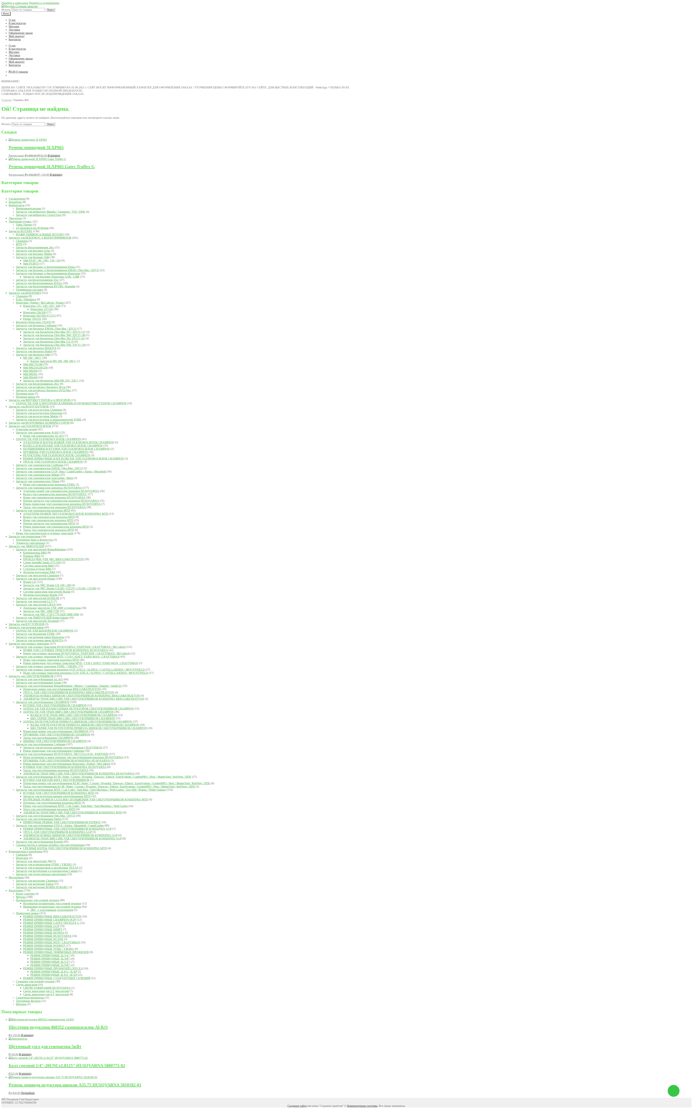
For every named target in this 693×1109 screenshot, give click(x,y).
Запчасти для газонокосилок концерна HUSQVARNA (49, 487)
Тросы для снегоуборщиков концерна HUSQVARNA (55, 770)
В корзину (54, 155)
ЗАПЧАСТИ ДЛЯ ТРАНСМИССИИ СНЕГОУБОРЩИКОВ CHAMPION (68, 711)
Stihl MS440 (30, 377)
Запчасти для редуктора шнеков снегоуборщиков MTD (57, 796)
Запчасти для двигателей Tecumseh (37, 620)
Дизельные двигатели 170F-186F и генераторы (52, 607)
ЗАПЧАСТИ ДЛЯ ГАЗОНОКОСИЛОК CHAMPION (48, 439)
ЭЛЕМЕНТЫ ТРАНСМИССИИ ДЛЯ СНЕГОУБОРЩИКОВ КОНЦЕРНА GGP (72, 838)
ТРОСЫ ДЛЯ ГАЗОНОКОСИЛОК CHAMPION (53, 461)
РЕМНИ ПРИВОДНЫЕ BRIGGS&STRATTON (52, 916)
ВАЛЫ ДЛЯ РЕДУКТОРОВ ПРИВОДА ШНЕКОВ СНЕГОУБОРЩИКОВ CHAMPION (84, 724)
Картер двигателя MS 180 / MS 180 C (53, 361)
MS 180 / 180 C (32, 357)
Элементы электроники (30, 542)
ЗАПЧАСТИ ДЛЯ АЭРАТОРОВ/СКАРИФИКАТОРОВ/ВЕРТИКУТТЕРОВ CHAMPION (71, 403)
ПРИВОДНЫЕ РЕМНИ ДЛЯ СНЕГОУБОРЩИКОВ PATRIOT (62, 822)
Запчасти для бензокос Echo (33, 250)
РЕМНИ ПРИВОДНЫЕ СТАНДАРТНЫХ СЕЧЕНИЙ (56, 978)
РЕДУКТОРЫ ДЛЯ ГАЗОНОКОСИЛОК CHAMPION (56, 455)
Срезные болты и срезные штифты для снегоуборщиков (50, 844)
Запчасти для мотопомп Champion (37, 880)
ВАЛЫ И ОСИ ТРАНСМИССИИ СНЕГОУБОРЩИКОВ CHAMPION (73, 715)
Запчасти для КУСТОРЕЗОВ (26, 624)
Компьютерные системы (362, 1105)
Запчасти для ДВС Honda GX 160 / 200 (47, 585)
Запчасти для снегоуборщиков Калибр (39, 841)
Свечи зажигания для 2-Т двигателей (46, 991)
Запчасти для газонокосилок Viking (37, 481)
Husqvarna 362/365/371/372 (39, 315)
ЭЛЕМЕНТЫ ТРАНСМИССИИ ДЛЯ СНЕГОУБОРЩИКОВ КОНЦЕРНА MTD (72, 812)
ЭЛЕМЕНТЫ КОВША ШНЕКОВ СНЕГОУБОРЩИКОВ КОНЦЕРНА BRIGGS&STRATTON (81, 695)
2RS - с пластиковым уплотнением (51, 909)
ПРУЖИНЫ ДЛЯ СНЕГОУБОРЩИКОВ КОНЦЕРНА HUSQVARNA (66, 760)
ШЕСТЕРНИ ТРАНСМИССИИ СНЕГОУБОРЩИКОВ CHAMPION (72, 718)
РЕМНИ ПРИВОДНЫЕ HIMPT (42, 929)
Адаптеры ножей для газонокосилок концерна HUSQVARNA (61, 491)
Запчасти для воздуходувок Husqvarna (39, 413)
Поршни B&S (31, 555)
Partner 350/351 (32, 318)
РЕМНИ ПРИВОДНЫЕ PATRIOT (44, 945)
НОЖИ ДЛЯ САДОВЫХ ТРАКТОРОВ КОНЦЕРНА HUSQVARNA (65, 650)
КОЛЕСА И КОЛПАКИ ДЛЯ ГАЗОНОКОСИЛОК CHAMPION (63, 445)
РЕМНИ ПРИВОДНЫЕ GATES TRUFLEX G (51, 922)
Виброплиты (17, 205)
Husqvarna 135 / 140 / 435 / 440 (41, 305)
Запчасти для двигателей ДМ (34, 861)
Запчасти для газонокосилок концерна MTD (43, 510)
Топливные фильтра (28, 1000)
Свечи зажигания (26, 984)
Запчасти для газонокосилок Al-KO (38, 432)
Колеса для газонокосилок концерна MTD (49, 517)
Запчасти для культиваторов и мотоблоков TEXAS (47, 867)
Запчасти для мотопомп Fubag (34, 883)
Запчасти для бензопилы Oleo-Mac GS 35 (48, 341)
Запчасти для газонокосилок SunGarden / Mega (44, 478)
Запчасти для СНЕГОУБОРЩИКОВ (31, 676)
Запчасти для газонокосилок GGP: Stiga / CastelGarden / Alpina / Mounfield (61, 471)
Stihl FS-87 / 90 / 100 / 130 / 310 (42, 260)
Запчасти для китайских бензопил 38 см (40, 387)
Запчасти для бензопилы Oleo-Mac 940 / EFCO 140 (54, 335)
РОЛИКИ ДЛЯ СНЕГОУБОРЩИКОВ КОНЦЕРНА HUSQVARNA (64, 767)
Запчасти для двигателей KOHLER (37, 598)
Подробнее (28, 1093)
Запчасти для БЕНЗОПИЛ (25, 292)
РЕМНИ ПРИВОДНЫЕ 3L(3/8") (50, 958)
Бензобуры (15, 202)
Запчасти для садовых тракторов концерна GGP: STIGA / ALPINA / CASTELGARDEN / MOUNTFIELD (80, 669)
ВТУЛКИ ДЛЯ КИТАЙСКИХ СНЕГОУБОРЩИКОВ (56, 780)
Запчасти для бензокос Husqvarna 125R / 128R (51, 276)
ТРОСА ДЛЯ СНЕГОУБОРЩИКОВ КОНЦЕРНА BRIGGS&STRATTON (68, 692)
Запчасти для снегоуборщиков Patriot (38, 819)
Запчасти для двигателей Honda (35, 578)
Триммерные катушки (29, 289)
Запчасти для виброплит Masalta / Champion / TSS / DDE (50, 211)
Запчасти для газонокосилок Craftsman (39, 465)
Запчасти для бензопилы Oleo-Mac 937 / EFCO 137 (54, 331)
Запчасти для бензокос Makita (34, 253)
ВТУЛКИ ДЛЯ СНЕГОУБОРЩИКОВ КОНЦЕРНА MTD (58, 793)
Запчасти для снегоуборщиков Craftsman (41, 744)
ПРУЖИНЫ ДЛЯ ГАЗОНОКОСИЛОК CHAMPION (55, 452)
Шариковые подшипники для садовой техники (52, 906)
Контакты (15, 39)
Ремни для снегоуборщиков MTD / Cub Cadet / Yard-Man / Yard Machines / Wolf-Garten (75, 806)
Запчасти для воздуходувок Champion (39, 409)
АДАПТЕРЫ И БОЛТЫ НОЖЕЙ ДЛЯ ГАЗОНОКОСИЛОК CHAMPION (68, 442)
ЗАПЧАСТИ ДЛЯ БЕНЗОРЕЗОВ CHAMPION (44, 630)
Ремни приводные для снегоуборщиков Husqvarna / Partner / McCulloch (66, 763)
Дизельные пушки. (20, 221)
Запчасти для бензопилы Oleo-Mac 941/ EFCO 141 (54, 338)
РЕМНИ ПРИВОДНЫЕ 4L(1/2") (50, 961)
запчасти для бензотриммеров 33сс (37, 279)
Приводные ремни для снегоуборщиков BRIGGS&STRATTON (62, 689)
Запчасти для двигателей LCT (34, 601)
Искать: (6, 9)
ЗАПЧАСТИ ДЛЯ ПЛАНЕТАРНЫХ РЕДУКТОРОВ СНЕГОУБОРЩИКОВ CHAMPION (78, 708)
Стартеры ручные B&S (37, 568)
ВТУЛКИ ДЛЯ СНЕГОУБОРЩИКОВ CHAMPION (55, 705)
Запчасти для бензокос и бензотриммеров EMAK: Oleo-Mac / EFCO (57, 270)
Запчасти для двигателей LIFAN (36, 604)
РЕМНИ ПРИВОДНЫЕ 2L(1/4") (50, 955)
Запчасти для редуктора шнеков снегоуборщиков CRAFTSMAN (62, 747)
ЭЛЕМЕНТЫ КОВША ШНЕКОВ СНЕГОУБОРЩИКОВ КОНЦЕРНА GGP (70, 835)
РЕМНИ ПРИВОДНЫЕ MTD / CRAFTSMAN (51, 942)
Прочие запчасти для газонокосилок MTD (49, 523)
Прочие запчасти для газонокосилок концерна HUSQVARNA (61, 500)
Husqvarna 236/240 (34, 312)
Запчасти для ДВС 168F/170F (41, 611)
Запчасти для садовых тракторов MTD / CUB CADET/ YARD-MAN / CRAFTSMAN (68, 656)
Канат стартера (25, 893)
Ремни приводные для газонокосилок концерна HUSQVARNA (62, 504)
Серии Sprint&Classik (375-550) (42, 562)
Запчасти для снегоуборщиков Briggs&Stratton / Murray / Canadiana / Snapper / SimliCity (69, 685)
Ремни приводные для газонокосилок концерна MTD (56, 526)
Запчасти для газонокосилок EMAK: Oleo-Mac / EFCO (49, 468)
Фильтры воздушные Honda (40, 594)
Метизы (21, 896)
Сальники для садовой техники (35, 981)
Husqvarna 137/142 (41, 309)
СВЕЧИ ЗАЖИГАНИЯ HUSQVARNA (47, 987)
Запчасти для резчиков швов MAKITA (39, 640)
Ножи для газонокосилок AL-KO (43, 435)
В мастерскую (17, 23)
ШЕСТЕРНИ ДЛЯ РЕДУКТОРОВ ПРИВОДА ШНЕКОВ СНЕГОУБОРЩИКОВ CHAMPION (88, 728)
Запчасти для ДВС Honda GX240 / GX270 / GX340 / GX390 (59, 588)
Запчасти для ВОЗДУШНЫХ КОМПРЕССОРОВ (39, 422)
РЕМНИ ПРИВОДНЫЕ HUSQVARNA (47, 935)
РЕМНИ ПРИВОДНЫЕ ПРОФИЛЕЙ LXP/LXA (53, 968)
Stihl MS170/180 (33, 364)
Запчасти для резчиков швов (26, 627)
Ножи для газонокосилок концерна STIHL (49, 484)
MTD (19, 244)
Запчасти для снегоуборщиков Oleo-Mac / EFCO (45, 815)
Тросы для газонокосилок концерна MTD (48, 529)
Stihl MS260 (30, 370)
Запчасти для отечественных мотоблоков (41, 874)
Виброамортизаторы (28, 208)
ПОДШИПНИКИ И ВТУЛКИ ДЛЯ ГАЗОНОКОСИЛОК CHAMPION (66, 448)
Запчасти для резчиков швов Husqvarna (40, 637)
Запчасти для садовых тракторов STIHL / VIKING (47, 666)
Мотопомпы (16, 877)
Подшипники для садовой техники (37, 900)
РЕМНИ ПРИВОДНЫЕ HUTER (43, 939)
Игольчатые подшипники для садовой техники (52, 903)
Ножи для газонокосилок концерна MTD (48, 520)
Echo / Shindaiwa (26, 299)
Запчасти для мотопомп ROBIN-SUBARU (42, 887)
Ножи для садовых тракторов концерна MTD (51, 659)
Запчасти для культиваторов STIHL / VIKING (44, 864)
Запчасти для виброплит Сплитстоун (39, 214)
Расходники (16, 890)
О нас (12, 19)
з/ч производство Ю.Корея (32, 227)
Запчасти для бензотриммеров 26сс (37, 383)
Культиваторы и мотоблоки (25, 851)
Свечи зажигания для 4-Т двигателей (46, 994)
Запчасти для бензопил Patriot (34, 351)
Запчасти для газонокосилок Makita (37, 474)
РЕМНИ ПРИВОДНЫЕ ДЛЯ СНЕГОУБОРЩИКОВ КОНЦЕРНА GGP (67, 828)
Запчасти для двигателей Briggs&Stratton (41, 549)
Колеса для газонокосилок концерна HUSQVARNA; (55, 494)
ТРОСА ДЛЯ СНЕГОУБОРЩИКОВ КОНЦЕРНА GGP (57, 832)
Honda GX (29, 581)
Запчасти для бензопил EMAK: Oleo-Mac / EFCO (46, 328)
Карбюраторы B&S (35, 552)
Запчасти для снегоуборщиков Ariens (38, 682)
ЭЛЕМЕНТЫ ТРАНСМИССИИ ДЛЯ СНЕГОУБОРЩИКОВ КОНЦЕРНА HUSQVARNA (78, 773)
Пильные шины (25, 396)
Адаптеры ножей (26, 429)
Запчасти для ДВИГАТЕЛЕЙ (26, 546)
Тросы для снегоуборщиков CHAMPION (48, 737)
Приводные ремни (27, 913)
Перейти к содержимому (44, 3)
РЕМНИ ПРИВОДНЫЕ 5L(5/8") (50, 965)
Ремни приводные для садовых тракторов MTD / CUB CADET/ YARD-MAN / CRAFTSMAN (80, 663)
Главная (6, 100)
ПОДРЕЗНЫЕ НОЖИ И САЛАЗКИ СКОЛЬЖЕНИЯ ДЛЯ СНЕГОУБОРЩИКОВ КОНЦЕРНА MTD (85, 799)
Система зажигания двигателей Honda (46, 591)
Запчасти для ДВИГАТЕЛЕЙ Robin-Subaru (42, 617)
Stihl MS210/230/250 (35, 367)
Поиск (50, 9)
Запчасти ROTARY (20, 231)
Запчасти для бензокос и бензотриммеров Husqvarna (48, 273)
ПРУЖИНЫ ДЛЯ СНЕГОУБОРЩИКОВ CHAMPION (56, 734)
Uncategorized (17, 198)
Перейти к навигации (14, 3)
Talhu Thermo (24, 224)
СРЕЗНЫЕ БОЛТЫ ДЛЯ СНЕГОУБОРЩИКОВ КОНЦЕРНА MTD (65, 848)
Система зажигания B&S (38, 565)
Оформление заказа (21, 32)
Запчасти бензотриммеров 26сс (35, 247)
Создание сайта (297, 1105)
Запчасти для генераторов (25, 536)
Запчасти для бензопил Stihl (33, 354)
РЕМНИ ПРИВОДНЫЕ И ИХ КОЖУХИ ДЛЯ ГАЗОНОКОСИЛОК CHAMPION (73, 458)
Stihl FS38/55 (31, 263)
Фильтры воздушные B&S (39, 572)
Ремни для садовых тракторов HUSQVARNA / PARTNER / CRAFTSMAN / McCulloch (76, 653)
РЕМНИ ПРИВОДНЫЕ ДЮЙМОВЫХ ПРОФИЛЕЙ (56, 952)
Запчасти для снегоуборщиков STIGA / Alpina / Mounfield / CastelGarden (60, 825)
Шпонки (21, 1004)
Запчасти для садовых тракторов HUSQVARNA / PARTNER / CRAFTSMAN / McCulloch (71, 646)
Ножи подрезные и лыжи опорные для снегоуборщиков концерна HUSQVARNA (73, 757)
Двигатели (15, 218)
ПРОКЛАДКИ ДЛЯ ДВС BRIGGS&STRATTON (53, 559)
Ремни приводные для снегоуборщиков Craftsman (53, 750)
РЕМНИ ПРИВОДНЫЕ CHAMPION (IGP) (49, 919)
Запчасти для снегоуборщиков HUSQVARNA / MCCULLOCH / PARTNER (62, 754)
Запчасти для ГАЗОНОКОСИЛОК (30, 426)
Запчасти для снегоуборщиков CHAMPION (42, 702)
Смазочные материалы (30, 997)
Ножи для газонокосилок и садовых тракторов (44, 533)
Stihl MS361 (30, 374)
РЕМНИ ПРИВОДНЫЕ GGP (41, 926)
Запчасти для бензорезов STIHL (35, 633)
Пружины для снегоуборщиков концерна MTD (52, 802)
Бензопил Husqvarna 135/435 (33, 322)
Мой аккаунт (17, 36)
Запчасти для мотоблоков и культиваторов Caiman (47, 870)
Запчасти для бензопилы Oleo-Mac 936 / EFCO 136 (54, 344)
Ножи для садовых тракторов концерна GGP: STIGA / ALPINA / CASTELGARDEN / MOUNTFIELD (85, 672)
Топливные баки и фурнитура (34, 539)
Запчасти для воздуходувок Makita (37, 416)
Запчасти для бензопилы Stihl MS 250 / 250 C (51, 380)
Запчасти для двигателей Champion (37, 575)
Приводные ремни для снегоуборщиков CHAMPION (55, 731)
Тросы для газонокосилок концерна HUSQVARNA (54, 507)
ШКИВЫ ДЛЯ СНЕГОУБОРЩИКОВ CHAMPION (55, 741)
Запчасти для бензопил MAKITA (36, 348)
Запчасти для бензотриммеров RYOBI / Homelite (45, 286)
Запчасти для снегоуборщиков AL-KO (39, 679)
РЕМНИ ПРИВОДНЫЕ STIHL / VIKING (48, 948)
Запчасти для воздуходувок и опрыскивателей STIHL (49, 419)
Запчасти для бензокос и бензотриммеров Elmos (45, 266)
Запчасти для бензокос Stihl (32, 257)
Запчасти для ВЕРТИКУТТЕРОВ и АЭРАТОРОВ (39, 400)
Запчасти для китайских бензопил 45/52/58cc (43, 390)
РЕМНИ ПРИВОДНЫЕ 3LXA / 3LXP (53, 971)
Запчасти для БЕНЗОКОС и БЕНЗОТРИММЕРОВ (40, 237)
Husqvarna (22, 857)
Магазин (14, 26)
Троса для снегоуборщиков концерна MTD (49, 809)
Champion (22, 240)
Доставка (14, 29)
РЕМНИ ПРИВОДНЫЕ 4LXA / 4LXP (53, 974)
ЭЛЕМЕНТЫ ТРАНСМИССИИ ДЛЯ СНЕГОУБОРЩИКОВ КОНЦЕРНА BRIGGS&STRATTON (83, 698)
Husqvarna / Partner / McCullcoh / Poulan (40, 302)
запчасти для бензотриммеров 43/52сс (39, 283)
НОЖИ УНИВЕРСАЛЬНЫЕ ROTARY (40, 234)
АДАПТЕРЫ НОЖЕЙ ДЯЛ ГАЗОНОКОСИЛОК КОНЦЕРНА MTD (65, 513)
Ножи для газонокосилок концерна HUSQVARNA (54, 497)
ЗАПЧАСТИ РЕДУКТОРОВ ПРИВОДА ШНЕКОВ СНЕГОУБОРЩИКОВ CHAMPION (77, 721)
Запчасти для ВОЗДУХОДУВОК (29, 406)
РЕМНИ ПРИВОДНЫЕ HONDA (43, 932)
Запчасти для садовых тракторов (29, 643)
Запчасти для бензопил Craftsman (36, 325)
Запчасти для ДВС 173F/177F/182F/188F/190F (51, 614)
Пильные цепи (25, 393)
